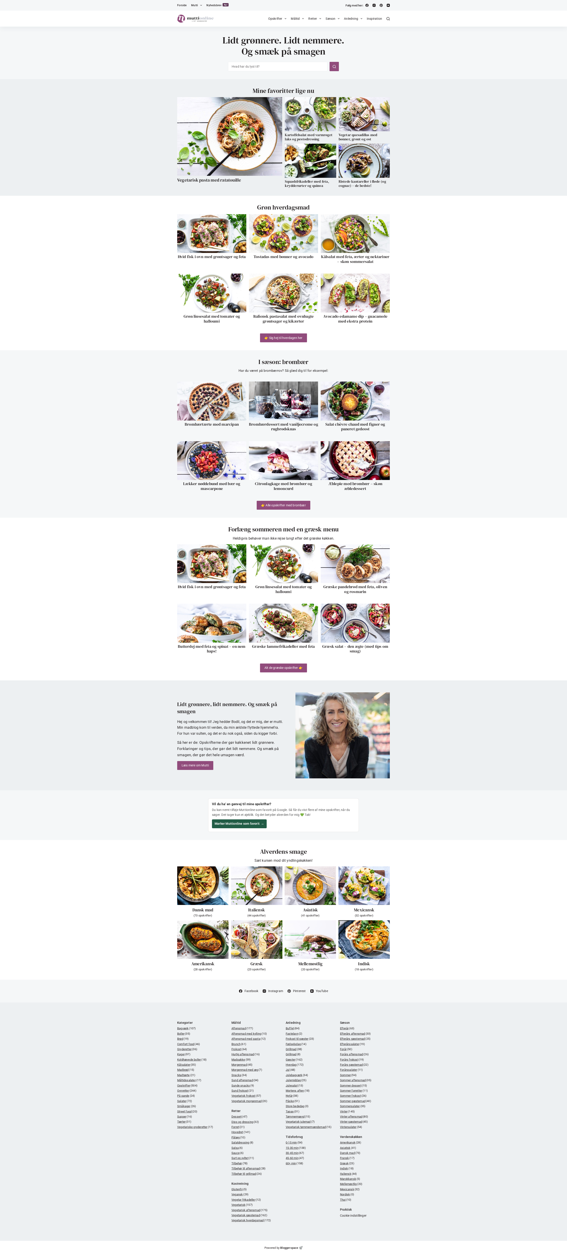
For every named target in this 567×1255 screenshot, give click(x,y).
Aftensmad (242, 1028)
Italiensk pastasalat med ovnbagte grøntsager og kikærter (283, 318)
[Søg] (388, 18)
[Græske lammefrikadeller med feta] (283, 623)
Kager (183, 1054)
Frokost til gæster (300, 1038)
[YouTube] (388, 5)
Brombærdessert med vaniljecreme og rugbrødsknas (283, 426)
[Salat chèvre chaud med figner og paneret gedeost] (355, 401)
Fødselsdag (296, 1044)
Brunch (238, 1044)
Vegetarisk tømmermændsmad (309, 1127)
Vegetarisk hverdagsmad (251, 1220)
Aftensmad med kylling (249, 1033)
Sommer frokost (353, 1095)
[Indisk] (364, 939)
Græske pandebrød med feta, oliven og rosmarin (355, 589)
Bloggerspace (289, 1247)
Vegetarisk (242, 1204)
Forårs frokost (352, 1059)
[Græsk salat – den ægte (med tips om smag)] (355, 623)
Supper (184, 1116)
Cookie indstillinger (353, 1215)
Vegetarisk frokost (246, 1095)
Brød (183, 1038)
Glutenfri (239, 1189)
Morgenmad (242, 1064)
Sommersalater (352, 1106)
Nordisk (347, 1194)
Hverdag (295, 1064)
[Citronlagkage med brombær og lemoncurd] (283, 460)
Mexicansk (364, 910)
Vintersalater (351, 1127)
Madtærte (186, 1075)
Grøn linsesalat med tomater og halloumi (212, 318)
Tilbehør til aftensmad (248, 1168)
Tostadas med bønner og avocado (283, 256)
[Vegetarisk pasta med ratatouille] (229, 136)
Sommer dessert (353, 1085)
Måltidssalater (189, 1080)
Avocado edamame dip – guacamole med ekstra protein (355, 318)
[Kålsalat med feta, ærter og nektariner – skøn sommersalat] (355, 233)
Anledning (351, 18)
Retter (312, 18)
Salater (184, 1101)
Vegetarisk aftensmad (249, 1210)
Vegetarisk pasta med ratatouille (209, 180)
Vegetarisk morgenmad (249, 1101)
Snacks (239, 1075)
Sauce (237, 1153)
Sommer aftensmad (355, 1080)
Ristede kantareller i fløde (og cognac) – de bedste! (362, 183)
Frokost (239, 1049)
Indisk (364, 964)
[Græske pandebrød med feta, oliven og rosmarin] (355, 563)
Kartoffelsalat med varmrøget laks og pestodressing (308, 136)
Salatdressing (242, 1142)
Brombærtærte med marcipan (212, 424)
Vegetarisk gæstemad (249, 1215)
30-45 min (295, 1153)
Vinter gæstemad (354, 1121)
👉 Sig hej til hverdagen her (283, 338)
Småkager (186, 1106)
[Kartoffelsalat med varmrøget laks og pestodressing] (310, 114)
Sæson (330, 18)
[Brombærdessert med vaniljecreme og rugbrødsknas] (283, 401)
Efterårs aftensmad (355, 1033)
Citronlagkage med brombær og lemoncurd (283, 486)
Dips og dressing (245, 1122)
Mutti (194, 5)
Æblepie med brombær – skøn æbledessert (355, 486)
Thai (345, 1199)
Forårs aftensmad (354, 1054)
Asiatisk (310, 910)
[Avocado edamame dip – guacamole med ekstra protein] (355, 293)
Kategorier (185, 1022)
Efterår (347, 1028)
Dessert (239, 1116)
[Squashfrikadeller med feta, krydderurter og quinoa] (310, 161)
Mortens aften (298, 1090)
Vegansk (240, 1194)
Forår (346, 1049)
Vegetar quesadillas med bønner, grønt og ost (358, 136)
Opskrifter (275, 18)
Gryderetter (187, 1049)
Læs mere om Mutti (195, 765)
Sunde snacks (242, 1085)
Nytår (292, 1095)
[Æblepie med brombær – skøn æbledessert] (355, 460)
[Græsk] (256, 939)
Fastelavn (294, 1033)
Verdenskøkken (351, 1137)
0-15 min (294, 1142)
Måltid (295, 18)
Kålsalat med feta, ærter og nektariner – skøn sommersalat (355, 259)
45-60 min (295, 1158)
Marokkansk (350, 1179)
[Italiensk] (256, 885)
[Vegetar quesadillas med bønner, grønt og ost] (364, 114)
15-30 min (296, 1147)
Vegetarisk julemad (300, 1121)
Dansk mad (203, 910)
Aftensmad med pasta (248, 1038)
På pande (186, 1095)
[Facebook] (367, 5)
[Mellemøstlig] (310, 939)
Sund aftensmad (245, 1080)
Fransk (347, 1158)
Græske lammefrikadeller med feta (283, 646)
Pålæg (238, 1137)
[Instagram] (374, 5)
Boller (183, 1033)
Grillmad (294, 1049)
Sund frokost (242, 1090)
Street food (187, 1111)
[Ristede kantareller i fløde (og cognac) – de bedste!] (364, 161)
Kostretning (240, 1183)
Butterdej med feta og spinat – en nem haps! (211, 649)
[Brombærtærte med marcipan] (211, 401)
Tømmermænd (298, 1116)
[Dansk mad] (203, 885)
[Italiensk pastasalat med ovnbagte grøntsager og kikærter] (283, 293)
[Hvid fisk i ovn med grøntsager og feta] (211, 233)
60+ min (294, 1163)
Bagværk (186, 1028)
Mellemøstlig (310, 964)
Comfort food (188, 1044)
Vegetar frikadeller (246, 1199)
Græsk (256, 964)
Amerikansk (202, 964)
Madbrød (185, 1069)
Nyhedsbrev (216, 5)
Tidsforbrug (294, 1137)
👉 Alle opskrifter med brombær (283, 505)
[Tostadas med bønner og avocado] (283, 233)
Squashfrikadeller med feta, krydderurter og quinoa (307, 183)
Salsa (237, 1147)
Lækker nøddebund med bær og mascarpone (211, 486)
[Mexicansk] (364, 885)
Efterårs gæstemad (355, 1038)
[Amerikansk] (203, 939)
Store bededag (297, 1106)
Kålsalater (186, 1064)
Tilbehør (239, 1163)
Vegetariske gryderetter (195, 1127)
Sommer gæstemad (355, 1101)
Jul (290, 1069)
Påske (293, 1101)
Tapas (292, 1111)
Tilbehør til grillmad (246, 1173)
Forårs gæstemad (354, 1064)
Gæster (294, 1059)
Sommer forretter (354, 1090)
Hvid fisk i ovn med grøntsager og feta (212, 256)
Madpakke (241, 1059)
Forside (182, 5)
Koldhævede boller (192, 1059)
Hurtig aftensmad (245, 1054)
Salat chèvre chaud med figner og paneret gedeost (355, 426)
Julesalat (294, 1085)
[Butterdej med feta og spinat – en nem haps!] (211, 623)
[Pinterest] (381, 5)
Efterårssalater (352, 1044)
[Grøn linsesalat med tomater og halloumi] (211, 293)
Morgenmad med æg (246, 1069)
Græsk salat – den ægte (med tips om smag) (355, 649)
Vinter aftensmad (354, 1116)
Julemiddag (296, 1080)
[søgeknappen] (334, 66)
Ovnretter (186, 1090)
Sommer (348, 1075)
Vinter (347, 1111)
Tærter (184, 1121)
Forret (238, 1127)
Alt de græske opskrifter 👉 (283, 668)
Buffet (293, 1028)
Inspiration (374, 18)
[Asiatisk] (310, 885)
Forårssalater (351, 1069)
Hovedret (240, 1132)
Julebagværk (297, 1075)
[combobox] (277, 66)
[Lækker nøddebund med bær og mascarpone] (211, 460)
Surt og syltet (242, 1158)
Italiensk (256, 910)
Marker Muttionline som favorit (239, 823)
